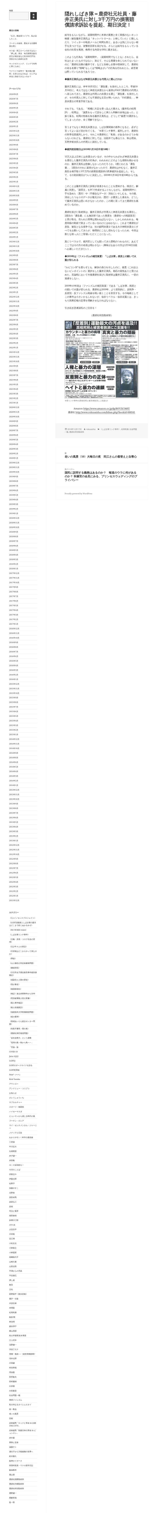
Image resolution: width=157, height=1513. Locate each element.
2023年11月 (14, 246)
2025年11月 (14, 135)
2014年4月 (13, 771)
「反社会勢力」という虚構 (20, 1038)
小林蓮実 (13, 1252)
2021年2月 (13, 398)
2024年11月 (14, 191)
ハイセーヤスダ (15, 1111)
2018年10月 (14, 527)
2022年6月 (13, 324)
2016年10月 (14, 638)
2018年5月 (13, 550)
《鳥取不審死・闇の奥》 (19, 1028)
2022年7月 (13, 320)
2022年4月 (13, 333)
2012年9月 (13, 859)
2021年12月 (14, 352)
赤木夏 (12, 1437)
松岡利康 (13, 1312)
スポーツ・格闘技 (16, 1107)
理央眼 (12, 1372)
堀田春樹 (13, 1215)
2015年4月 (13, 720)
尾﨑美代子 (13, 1257)
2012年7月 (13, 868)
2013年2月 (13, 836)
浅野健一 (13, 1344)
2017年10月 (14, 582)
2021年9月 (13, 366)
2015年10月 (14, 693)
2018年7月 (13, 541)
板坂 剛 (12, 1317)
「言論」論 (13, 1047)
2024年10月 (14, 195)
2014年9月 (13, 753)
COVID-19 (13, 1051)
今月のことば (14, 1169)
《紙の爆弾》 (14, 1016)
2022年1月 (13, 347)
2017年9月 (13, 587)
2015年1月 (13, 734)
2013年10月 (14, 799)
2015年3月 (13, 725)
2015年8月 (13, 702)
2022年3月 (13, 338)
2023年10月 (14, 251)
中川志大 (13, 1146)
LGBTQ (12, 1060)
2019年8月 (13, 481)
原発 (11, 1206)
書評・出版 (13, 1298)
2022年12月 (14, 296)
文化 (11, 1289)
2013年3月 (13, 831)
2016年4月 (13, 665)
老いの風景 (13, 1413)
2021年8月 (13, 370)
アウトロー (13, 1084)
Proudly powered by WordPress (78, 493)
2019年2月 (13, 509)
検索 (11, 10)
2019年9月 (13, 476)
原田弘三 (13, 1202)
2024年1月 (13, 237)
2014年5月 (13, 766)
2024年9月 (13, 200)
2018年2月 (13, 564)
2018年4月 (13, 554)
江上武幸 (13, 1340)
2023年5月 (13, 273)
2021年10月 (14, 361)
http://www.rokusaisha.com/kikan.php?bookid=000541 (105, 412)
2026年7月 (13, 98)
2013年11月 (14, 794)
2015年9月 (13, 697)
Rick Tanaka (14, 1079)
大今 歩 (12, 1224)
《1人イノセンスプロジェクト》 (22, 918)
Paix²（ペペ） (15, 1074)
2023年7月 (13, 264)
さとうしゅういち (16, 1097)
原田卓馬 (13, 1197)
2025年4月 (13, 168)
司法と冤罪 (13, 1211)
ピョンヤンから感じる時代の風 (22, 1116)
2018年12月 (14, 518)
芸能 (11, 1418)
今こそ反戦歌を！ (16, 1165)
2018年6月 (13, 545)
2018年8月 (13, 536)
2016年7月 (13, 651)
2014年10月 (14, 748)
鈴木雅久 (13, 1456)
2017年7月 (13, 596)
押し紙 (12, 1280)
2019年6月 (13, 490)
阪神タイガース (15, 1460)
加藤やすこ (13, 1188)
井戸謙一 (13, 1155)
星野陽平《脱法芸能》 (18, 1294)
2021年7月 (13, 375)
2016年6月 (13, 656)
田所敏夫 (13, 1377)
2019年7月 (13, 485)
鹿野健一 (13, 1493)
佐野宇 (12, 1183)
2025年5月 (13, 163)
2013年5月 (13, 822)
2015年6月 (13, 711)
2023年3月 (13, 283)
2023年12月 (14, 241)
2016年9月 (13, 642)
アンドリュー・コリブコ (19, 1088)
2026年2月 (13, 121)
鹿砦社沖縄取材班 (16, 1484)
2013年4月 (13, 826)
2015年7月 (13, 707)
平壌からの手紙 (15, 1271)
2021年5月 (13, 384)
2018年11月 (14, 522)
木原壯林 (13, 1303)
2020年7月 (13, 430)
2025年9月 (13, 144)
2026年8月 (13, 94)
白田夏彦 (13, 1390)
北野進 (12, 1192)
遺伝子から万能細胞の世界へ (21, 1451)
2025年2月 (13, 177)
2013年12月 (14, 790)
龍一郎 (12, 1502)
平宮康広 (13, 1275)
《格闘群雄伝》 (15, 989)
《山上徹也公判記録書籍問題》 (22, 963)
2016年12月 (14, 628)
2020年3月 (13, 449)
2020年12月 (14, 407)
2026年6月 (13, 103)
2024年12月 (14, 186)
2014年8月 (13, 757)
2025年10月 (14, 140)
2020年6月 (13, 435)
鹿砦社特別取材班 (16, 1488)
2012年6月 (13, 872)
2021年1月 (13, 402)
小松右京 (13, 1243)
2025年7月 (13, 154)
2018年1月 (13, 568)
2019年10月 (14, 472)
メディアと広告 (15, 1132)
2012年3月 (13, 886)
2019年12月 (14, 462)
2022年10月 (14, 306)
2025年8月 (13, 149)
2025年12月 (14, 131)
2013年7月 (13, 813)
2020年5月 (13, 439)
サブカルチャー (15, 1102)
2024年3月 (13, 227)
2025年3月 (13, 172)
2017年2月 (13, 619)
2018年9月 (13, 532)
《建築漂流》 (14, 967)
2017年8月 (13, 591)
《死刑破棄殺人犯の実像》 (20, 998)
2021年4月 (13, 389)
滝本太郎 (13, 1358)
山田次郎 (13, 1266)
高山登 (12, 1474)
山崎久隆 (13, 1261)
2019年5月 (13, 495)
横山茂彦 (13, 1331)
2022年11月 (14, 301)
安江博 (12, 1238)
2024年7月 (13, 209)
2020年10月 (14, 416)
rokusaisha (91, 429)
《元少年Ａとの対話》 (18, 946)
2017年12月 (14, 573)
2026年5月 (13, 108)
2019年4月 (13, 499)
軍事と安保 (13, 1442)
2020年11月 (14, 412)
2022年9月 (13, 310)
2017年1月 (13, 624)
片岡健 (12, 1363)
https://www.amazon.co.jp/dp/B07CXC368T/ (106, 408)
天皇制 (12, 1234)
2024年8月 (13, 204)
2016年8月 (13, 647)
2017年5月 (13, 605)
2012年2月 (13, 891)
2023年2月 (13, 287)
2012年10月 (14, 854)
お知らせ (13, 1093)
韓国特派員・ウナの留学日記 (21, 1465)
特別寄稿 (13, 1367)
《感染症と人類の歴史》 (19, 979)
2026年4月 (13, 112)
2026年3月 (13, 117)
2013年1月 (13, 840)
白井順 (12, 1386)
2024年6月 (13, 214)
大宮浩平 (13, 1229)
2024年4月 (13, 223)
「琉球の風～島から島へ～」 (21, 1042)
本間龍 (12, 1308)
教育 (11, 1284)
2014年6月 (13, 762)
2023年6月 (13, 269)
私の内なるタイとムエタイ (20, 1404)
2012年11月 (14, 849)
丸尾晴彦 (13, 1151)
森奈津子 (13, 1326)
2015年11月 (14, 688)
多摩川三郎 (13, 1220)
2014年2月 (13, 780)
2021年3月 (13, 393)
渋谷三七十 (13, 1349)
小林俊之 (13, 1248)
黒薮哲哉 (13, 1497)
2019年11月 (14, 467)
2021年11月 (14, 356)
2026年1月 (13, 126)
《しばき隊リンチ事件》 (19, 934)
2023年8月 (13, 260)
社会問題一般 (14, 1395)
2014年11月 (14, 743)
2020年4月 (13, 444)
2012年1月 (13, 895)
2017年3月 (13, 614)
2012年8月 (13, 863)
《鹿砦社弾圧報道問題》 (19, 1033)
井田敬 (12, 1160)
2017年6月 (13, 601)
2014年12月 (14, 739)
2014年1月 (13, 785)
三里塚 (12, 1142)
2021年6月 (13, 380)
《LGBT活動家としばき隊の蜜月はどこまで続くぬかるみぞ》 (22, 924)
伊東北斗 (13, 1174)
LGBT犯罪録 (14, 1070)
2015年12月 (14, 684)
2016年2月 (13, 674)
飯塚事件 (13, 1470)
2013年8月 (13, 808)
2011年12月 (14, 900)
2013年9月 (13, 803)
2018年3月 (13, 559)
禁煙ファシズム (15, 1400)
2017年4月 (13, 610)
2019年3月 (13, 504)
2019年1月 (13, 513)
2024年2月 (13, 232)
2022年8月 (13, 315)
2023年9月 (13, 255)
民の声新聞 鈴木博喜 (17, 1335)
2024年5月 (13, 218)
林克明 (12, 1321)
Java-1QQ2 (14, 1056)
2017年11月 (14, 578)
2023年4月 (13, 278)
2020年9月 (13, 421)
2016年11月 (14, 633)
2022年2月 (13, 343)
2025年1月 (13, 181)
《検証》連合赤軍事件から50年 (22, 993)
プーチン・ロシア (16, 1120)
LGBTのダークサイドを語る (20, 1065)
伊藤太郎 (13, 1179)
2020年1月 (13, 458)
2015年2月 (13, 730)
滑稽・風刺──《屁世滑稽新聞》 (22, 1354)
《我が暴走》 (14, 984)
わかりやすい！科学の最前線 (21, 1137)
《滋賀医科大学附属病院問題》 (22, 1012)
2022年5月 (13, 329)
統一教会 (13, 1409)
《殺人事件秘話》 (16, 1002)
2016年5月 (13, 661)
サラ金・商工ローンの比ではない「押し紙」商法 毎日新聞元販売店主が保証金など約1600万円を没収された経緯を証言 (23, 54)
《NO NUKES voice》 (18, 930)
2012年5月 (13, 877)
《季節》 (13, 958)
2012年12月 (14, 845)
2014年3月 (13, 776)
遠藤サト (13, 1447)
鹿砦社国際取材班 (16, 1479)
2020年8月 (13, 425)
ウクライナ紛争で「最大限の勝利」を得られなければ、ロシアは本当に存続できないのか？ (23, 74)
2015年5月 (13, 716)
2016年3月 (13, 670)
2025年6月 (13, 158)
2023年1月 (13, 292)
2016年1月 (13, 679)
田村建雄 (13, 1381)
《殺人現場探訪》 (16, 1007)
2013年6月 (13, 817)
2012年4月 (13, 882)
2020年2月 (13, 453)
